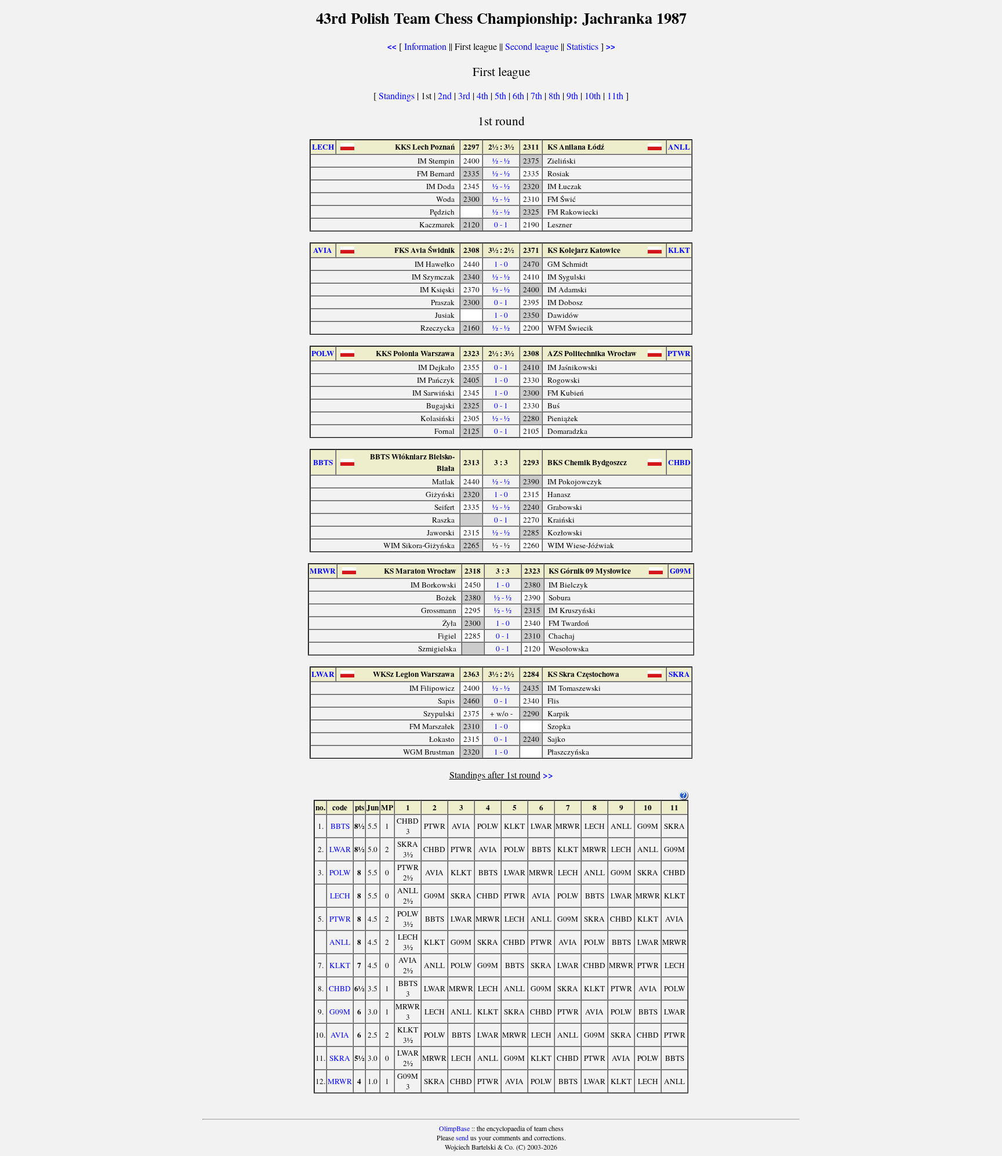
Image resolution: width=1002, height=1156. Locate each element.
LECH (340, 895)
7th (537, 95)
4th (484, 95)
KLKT (339, 965)
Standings (397, 95)
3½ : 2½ (501, 250)
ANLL (339, 942)
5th (502, 95)
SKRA (339, 1058)
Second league (531, 46)
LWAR (340, 849)
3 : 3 (501, 462)
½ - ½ (501, 160)
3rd (465, 95)
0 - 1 (501, 224)
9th (573, 95)
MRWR (340, 1081)
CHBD (340, 988)
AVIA (340, 1035)
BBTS (340, 826)
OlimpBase (454, 1128)
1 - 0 (501, 264)
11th (616, 95)
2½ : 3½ (501, 147)
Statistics (582, 46)
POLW (340, 872)
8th (555, 95)
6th (520, 95)
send (462, 1137)
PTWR (340, 919)
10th (593, 95)
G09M (339, 1011)
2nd (446, 95)
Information (425, 46)
